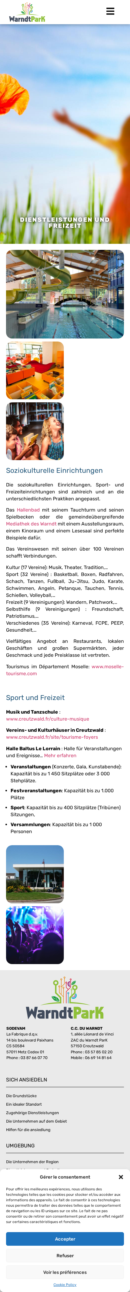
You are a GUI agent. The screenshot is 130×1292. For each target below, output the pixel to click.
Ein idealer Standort (24, 1104)
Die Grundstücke (21, 1096)
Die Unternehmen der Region (32, 1162)
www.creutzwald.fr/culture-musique (47, 719)
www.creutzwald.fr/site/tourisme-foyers (52, 737)
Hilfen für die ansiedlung (28, 1129)
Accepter (65, 1239)
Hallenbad (28, 510)
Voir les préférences (65, 1272)
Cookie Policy (65, 1285)
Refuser (65, 1255)
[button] (121, 1177)
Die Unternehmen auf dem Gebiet (36, 1121)
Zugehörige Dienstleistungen (32, 1112)
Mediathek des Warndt (31, 524)
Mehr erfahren (60, 755)
